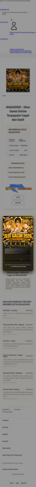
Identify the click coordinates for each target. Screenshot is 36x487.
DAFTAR (17, 258)
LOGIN (17, 251)
